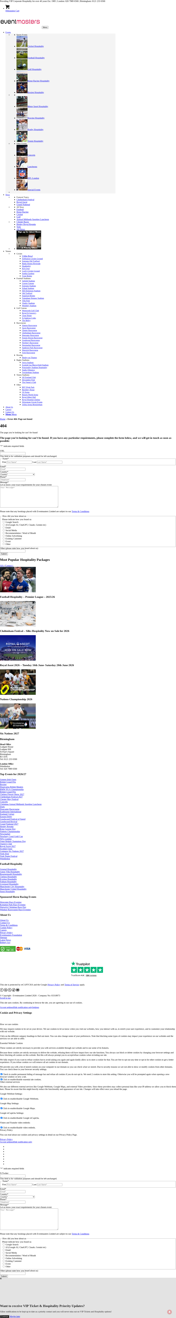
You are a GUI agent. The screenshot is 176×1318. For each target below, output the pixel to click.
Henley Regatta (6, 826)
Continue (4, 1317)
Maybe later (15, 1316)
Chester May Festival (9, 799)
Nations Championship (10, 831)
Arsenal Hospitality (8, 869)
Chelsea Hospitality (8, 877)
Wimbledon (5, 859)
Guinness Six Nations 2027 (12, 851)
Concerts (4, 802)
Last (34, 462)
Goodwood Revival (8, 821)
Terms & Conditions (80, 511)
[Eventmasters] (20, 27)
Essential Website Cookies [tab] (11, 1043)
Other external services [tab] (10, 1082)
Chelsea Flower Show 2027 (12, 794)
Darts (2, 807)
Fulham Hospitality (8, 881)
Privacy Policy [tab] (6, 1130)
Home (2, 419)
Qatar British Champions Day (13, 841)
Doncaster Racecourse (9, 809)
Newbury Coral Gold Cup (11, 836)
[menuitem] (61, 414)
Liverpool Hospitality (9, 884)
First (4, 462)
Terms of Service (71, 985)
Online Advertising (14, 536)
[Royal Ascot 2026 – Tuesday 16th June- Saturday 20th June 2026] (18, 660)
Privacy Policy (6, 932)
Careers (3, 930)
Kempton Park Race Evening (12, 905)
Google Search (12, 522)
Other (8, 544)
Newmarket (5, 834)
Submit (4, 554)
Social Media (11, 530)
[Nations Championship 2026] (18, 694)
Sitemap (3, 937)
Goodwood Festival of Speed (12, 819)
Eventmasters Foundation (11, 935)
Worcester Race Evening (10, 902)
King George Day (8, 829)
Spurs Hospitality (7, 891)
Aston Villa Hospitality (10, 872)
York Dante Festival (8, 856)
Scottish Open (6, 849)
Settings (35, 1007)
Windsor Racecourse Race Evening (15, 909)
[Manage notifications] (169, 1312)
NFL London (6, 839)
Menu (45, 27)
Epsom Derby (6, 816)
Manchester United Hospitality (13, 889)
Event (8, 541)
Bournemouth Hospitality (11, 874)
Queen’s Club (6, 844)
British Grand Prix (8, 782)
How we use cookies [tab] (9, 1024)
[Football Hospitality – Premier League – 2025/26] (18, 591)
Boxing (3, 784)
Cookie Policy (6, 927)
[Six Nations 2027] (18, 728)
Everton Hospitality (8, 879)
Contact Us (5, 923)
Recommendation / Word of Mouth (21, 533)
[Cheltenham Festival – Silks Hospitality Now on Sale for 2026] (18, 626)
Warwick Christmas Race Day (13, 907)
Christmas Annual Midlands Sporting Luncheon (21, 804)
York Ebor (4, 854)
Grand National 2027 (9, 824)
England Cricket (7, 814)
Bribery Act (5, 942)
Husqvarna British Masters (11, 787)
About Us (4, 920)
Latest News (5, 940)
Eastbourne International (10, 812)
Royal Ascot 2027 (8, 846)
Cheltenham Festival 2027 (11, 797)
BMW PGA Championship (12, 789)
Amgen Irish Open (8, 779)
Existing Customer (14, 538)
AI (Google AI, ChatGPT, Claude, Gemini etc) (25, 525)
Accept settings (6, 1007)
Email (8, 527)
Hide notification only (22, 1007)
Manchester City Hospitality (12, 886)
